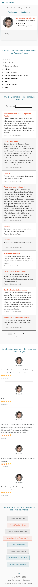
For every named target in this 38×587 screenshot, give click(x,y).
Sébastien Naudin (16, 167)
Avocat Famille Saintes (18, 551)
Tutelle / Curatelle (11, 72)
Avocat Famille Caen (18, 545)
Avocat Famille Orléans (18, 564)
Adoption (8, 69)
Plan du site (22, 583)
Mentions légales (11, 583)
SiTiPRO (18, 577)
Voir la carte (25, 12)
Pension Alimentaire (11, 78)
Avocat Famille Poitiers (18, 525)
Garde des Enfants (11, 66)
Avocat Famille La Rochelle (17, 531)
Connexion (26, 580)
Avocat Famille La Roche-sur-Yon (17, 538)
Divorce (7, 60)
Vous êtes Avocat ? (14, 580)
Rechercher (12, 12)
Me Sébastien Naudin (23, 18)
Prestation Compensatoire (14, 63)
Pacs (6, 81)
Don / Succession (11, 84)
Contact (30, 583)
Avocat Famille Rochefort (17, 558)
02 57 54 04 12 (20, 23)
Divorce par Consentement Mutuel (16, 75)
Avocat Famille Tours (18, 518)
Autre (6, 88)
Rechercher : (10, 106)
